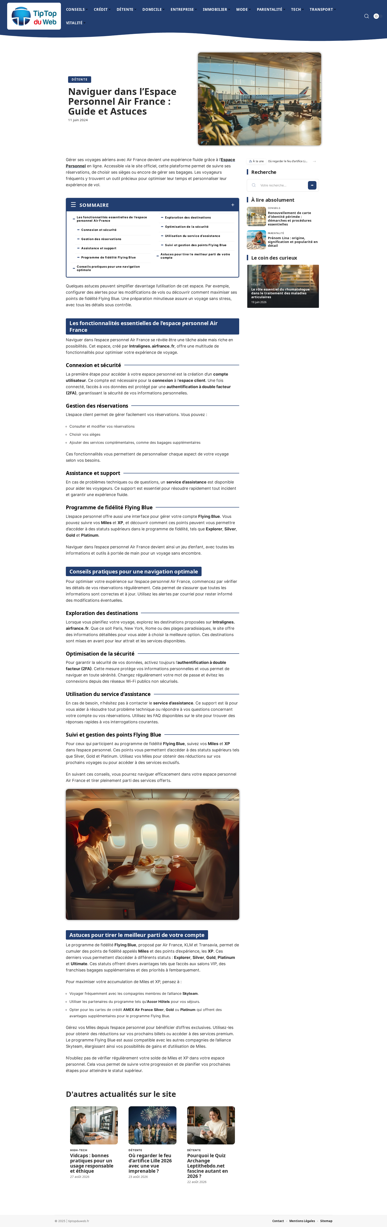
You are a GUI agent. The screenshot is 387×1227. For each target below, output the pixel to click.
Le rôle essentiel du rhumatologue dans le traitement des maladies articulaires (280, 293)
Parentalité (276, 233)
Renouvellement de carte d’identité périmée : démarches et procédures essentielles (289, 218)
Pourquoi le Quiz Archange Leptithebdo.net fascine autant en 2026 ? (207, 1165)
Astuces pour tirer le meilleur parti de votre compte (195, 255)
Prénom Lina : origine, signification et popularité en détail (293, 242)
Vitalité (256, 285)
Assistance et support (98, 248)
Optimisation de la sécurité (187, 226)
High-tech (78, 1150)
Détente (80, 79)
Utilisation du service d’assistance (192, 236)
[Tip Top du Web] (34, 16)
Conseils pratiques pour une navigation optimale (108, 268)
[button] (314, 161)
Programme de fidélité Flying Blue (108, 257)
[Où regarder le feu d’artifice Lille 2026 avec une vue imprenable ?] (152, 1125)
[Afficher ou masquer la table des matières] (171, 205)
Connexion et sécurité (99, 230)
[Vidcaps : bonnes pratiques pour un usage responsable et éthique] (94, 1125)
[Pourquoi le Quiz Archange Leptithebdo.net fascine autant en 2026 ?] (211, 1125)
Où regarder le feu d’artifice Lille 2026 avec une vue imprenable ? (150, 1163)
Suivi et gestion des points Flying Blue (196, 245)
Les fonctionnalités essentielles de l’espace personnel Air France (112, 218)
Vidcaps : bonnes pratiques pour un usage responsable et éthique (91, 1163)
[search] (366, 16)
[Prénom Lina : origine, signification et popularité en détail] (256, 239)
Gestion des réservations (101, 239)
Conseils (274, 208)
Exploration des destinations (188, 217)
